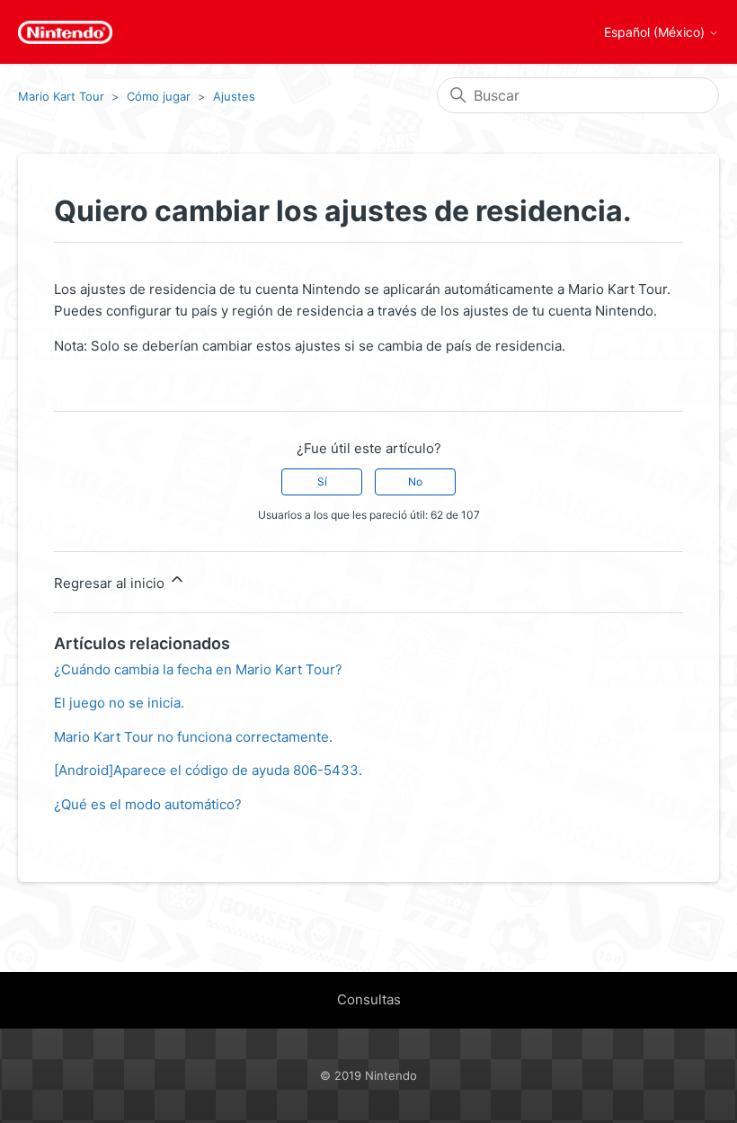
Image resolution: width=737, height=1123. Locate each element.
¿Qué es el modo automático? (148, 804)
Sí (322, 481)
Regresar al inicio (111, 583)
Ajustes (234, 96)
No (415, 481)
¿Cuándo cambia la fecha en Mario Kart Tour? (198, 669)
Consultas (369, 999)
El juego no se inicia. (119, 702)
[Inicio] (65, 32)
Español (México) (656, 32)
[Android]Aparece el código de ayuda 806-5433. (208, 770)
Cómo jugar (159, 96)
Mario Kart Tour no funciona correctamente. (193, 736)
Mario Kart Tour (61, 96)
